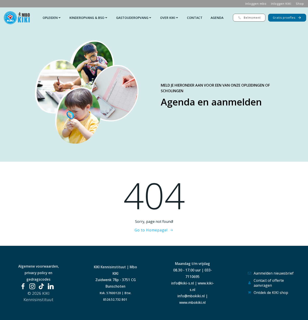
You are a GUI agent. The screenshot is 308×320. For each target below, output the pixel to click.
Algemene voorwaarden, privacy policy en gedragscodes (38, 273)
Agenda (217, 18)
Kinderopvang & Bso (86, 18)
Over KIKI (167, 18)
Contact (194, 18)
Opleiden (50, 18)
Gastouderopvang (132, 18)
